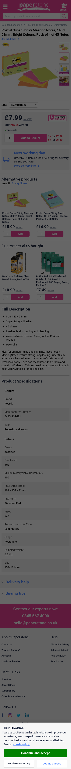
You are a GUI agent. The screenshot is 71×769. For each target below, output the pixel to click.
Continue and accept (35, 753)
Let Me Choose (52, 763)
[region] (35, 746)
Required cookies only (19, 763)
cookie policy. (21, 744)
